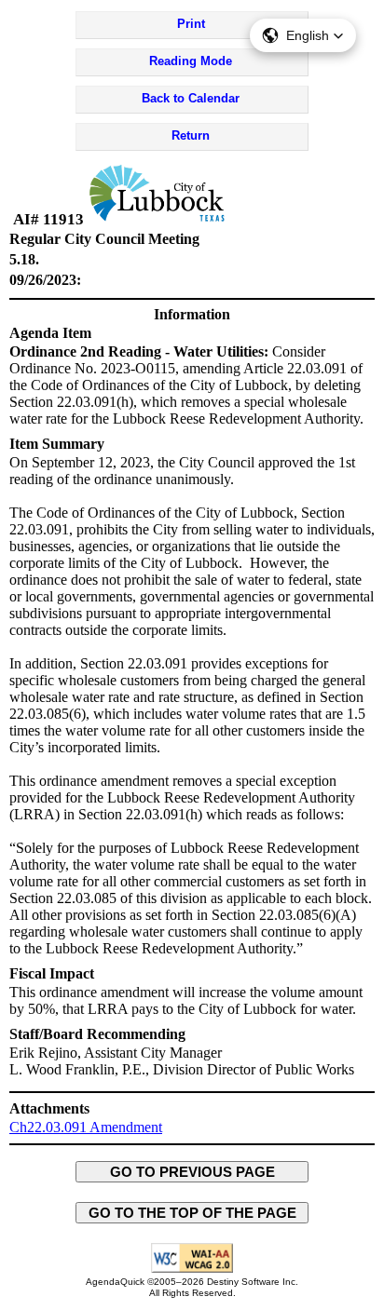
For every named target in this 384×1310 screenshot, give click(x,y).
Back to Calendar (191, 98)
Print (191, 24)
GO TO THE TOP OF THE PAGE (192, 1213)
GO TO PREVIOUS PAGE (192, 1172)
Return (190, 135)
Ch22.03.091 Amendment (85, 1127)
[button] (303, 35)
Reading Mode (190, 61)
